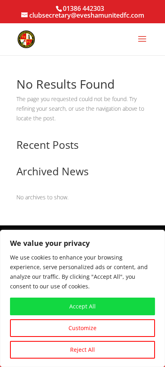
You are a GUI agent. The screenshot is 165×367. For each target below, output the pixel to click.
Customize (82, 328)
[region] (82, 298)
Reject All (82, 349)
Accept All (82, 306)
